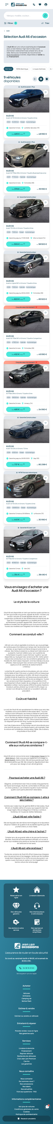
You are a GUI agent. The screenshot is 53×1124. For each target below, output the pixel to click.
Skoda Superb (10, 760)
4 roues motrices (39, 69)
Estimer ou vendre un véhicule (26, 1016)
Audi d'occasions (13, 55)
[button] (27, 777)
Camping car (26, 998)
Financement (26, 1051)
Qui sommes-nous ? (26, 1081)
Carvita (26, 1061)
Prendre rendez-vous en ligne (26, 1031)
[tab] (26, 777)
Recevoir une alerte (28, 1118)
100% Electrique (22, 69)
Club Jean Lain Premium (26, 1059)
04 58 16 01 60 (28, 968)
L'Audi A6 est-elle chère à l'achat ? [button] (27, 831)
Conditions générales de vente (26, 1109)
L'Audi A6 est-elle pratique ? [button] (27, 848)
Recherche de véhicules (26, 1056)
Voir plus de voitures (27, 1106)
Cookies (26, 1112)
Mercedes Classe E (38, 756)
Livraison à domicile (26, 1048)
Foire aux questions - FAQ (26, 1092)
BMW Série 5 (10, 758)
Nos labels (27, 1086)
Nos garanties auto (26, 1033)
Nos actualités (26, 1089)
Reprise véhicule (26, 1053)
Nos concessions (26, 1084)
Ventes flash (26, 1001)
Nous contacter (27, 1079)
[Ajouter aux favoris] (45, 92)
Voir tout (8, 69)
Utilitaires (26, 996)
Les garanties (26, 1064)
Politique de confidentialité (26, 1114)
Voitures (26, 993)
